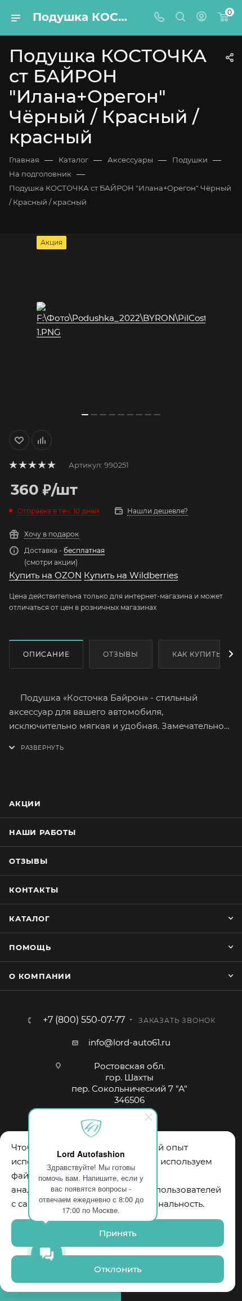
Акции (25, 803)
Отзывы (120, 654)
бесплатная (84, 550)
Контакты (33, 889)
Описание (46, 654)
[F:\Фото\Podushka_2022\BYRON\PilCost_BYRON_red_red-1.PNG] (121, 320)
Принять (118, 1233)
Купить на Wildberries (131, 575)
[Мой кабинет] (201, 17)
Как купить (197, 654)
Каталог (29, 918)
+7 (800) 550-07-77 (84, 1020)
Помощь (30, 947)
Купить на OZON (45, 575)
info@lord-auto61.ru (129, 1042)
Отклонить (118, 1269)
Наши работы (42, 832)
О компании (40, 976)
